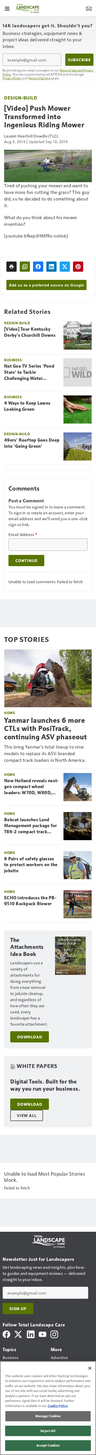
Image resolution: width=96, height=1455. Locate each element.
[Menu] (7, 8)
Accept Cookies (48, 1445)
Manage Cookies (48, 1416)
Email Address (22, 534)
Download (29, 1036)
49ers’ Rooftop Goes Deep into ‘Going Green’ (31, 443)
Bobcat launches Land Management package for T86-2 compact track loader (30, 826)
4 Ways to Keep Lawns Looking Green (27, 406)
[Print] (11, 267)
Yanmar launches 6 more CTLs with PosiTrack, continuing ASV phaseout (45, 728)
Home (9, 713)
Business (13, 360)
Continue (26, 560)
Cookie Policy (58, 1406)
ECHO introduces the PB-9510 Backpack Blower (30, 901)
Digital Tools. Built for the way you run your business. (45, 1085)
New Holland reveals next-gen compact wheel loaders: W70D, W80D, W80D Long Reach (31, 787)
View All (26, 1115)
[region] (48, 1408)
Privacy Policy (12, 78)
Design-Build (20, 98)
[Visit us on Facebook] (6, 1333)
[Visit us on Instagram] (54, 1333)
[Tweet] (65, 267)
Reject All (47, 1431)
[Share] (38, 267)
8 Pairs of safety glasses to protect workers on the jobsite (30, 865)
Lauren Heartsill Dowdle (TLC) (31, 136)
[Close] (89, 1368)
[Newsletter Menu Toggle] (89, 8)
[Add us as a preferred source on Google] (25, 267)
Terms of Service (39, 78)
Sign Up (17, 1308)
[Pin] (78, 267)
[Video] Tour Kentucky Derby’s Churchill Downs (30, 332)
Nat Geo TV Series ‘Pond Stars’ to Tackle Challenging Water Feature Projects (29, 372)
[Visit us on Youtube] (42, 1333)
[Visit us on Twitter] (18, 1333)
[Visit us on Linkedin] (31, 1333)
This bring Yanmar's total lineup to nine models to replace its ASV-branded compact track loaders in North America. (45, 753)
